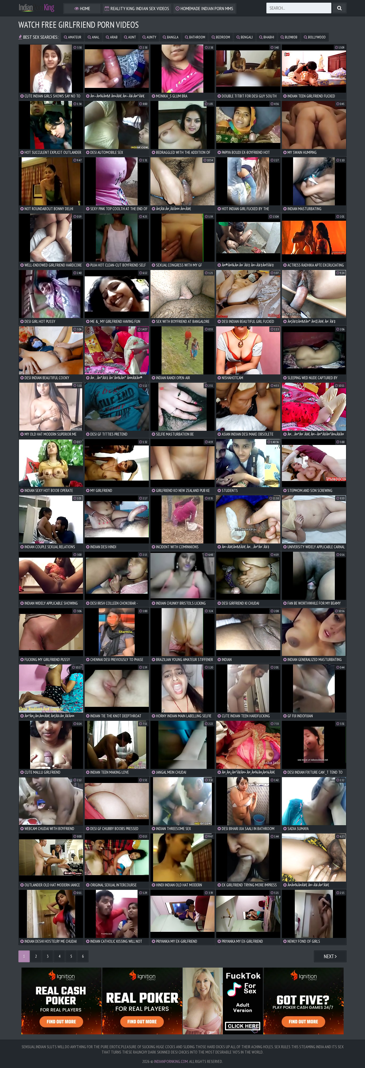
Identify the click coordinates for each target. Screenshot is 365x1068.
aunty (151, 37)
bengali (246, 37)
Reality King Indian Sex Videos (139, 8)
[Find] (339, 8)
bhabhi (268, 37)
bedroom (222, 37)
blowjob (290, 37)
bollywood (316, 37)
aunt (131, 37)
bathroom (196, 37)
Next (329, 956)
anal (95, 37)
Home (84, 8)
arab (113, 37)
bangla (172, 37)
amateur (74, 37)
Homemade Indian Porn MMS (206, 8)
